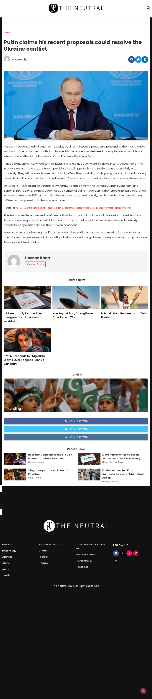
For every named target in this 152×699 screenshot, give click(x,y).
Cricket (43, 550)
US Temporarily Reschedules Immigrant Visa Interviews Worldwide (23, 317)
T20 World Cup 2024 (51, 544)
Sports (6, 563)
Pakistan (114, 481)
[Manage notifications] (143, 691)
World (8, 32)
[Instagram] (129, 553)
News (41, 462)
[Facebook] (116, 553)
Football (44, 557)
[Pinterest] (136, 553)
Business (7, 557)
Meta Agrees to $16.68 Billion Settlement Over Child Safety (121, 456)
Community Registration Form (90, 546)
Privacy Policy (84, 560)
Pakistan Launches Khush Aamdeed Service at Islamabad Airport (123, 474)
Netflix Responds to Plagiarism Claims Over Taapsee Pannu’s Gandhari (24, 360)
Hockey (43, 563)
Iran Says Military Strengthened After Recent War (73, 315)
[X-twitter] (122, 553)
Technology (116, 462)
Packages (82, 567)
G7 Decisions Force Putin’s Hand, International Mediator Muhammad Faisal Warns (76, 208)
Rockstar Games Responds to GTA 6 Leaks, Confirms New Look (50, 456)
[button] (131, 59)
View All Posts (35, 264)
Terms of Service (86, 554)
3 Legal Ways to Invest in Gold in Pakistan (48, 472)
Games (32, 462)
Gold (31, 477)
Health (6, 575)
